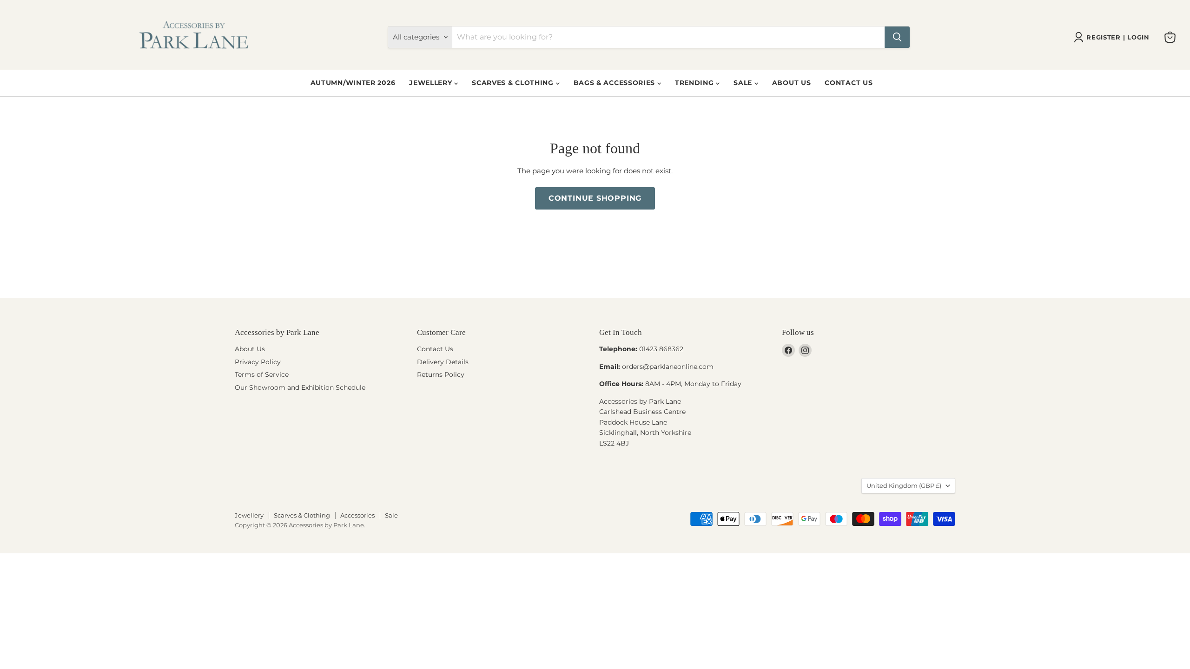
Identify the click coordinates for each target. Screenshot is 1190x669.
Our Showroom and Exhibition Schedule (300, 387)
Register (1103, 37)
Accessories (357, 515)
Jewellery (431, 83)
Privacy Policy (258, 362)
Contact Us (849, 83)
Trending (695, 83)
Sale (744, 83)
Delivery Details (443, 362)
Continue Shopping (595, 198)
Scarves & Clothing (513, 83)
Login (1138, 37)
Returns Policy (440, 374)
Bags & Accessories (615, 83)
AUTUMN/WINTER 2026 (353, 83)
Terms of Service (262, 374)
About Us (791, 83)
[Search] (897, 37)
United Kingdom (903, 485)
